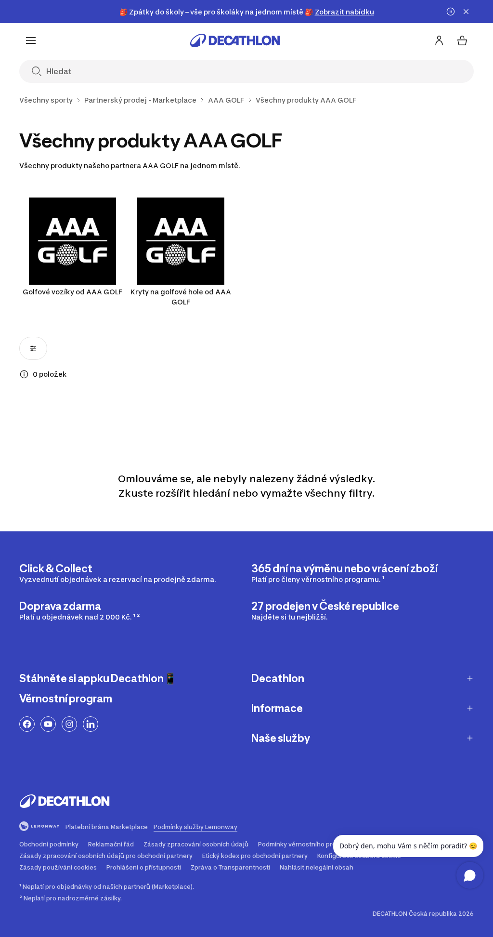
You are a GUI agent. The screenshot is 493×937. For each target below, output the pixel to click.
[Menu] (30, 40)
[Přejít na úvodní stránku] (235, 40)
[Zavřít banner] (466, 11)
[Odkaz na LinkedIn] (90, 724)
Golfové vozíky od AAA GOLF (72, 292)
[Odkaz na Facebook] (27, 724)
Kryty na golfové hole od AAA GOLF (180, 297)
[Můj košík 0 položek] (462, 40)
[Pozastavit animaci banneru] (450, 11)
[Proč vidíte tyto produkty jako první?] (24, 374)
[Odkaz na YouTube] (48, 724)
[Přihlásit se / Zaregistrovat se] (439, 40)
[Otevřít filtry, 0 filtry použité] (33, 348)
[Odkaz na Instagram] (69, 724)
